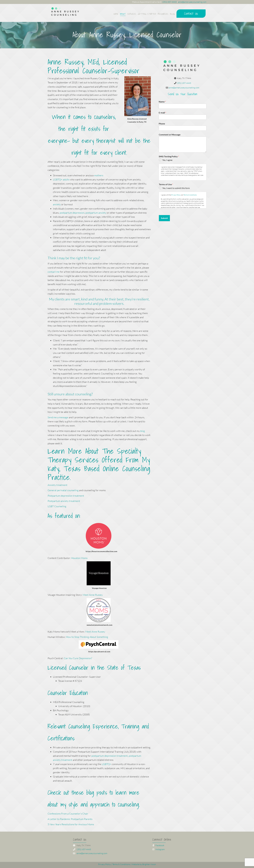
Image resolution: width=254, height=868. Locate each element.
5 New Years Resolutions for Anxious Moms (71, 824)
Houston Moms (79, 558)
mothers (98, 175)
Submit (164, 218)
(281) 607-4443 (169, 2)
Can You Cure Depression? (78, 658)
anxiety (57, 204)
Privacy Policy (176, 195)
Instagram (160, 849)
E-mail (162, 112)
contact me (54, 271)
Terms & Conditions (190, 195)
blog (142, 431)
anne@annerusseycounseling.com (192, 2)
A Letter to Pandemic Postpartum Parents (70, 819)
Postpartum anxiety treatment (64, 501)
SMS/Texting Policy (169, 156)
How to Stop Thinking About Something (87, 636)
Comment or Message (169, 134)
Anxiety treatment (57, 485)
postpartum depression (72, 212)
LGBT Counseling (57, 506)
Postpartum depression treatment (66, 495)
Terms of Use (166, 184)
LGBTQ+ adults (61, 179)
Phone (162, 123)
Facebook (159, 845)
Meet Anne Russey (93, 594)
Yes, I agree (167, 160)
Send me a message (58, 417)
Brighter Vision (149, 864)
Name (162, 101)
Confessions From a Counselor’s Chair (68, 813)
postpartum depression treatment (109, 755)
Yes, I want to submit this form (176, 188)
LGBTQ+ (106, 764)
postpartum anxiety (95, 212)
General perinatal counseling (63, 490)
